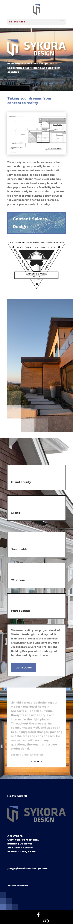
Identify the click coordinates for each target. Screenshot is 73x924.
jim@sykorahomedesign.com (27, 868)
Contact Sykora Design (30, 222)
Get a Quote (24, 667)
